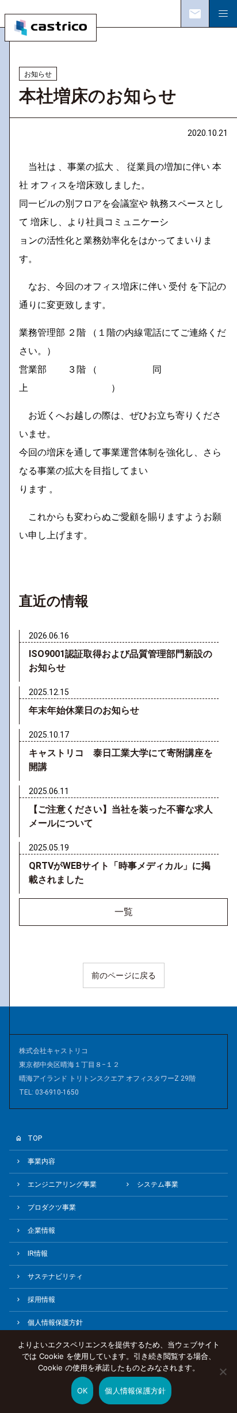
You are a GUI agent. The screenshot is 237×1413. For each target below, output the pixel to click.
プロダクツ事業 (52, 1207)
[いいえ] (222, 1379)
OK (82, 1390)
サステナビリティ (55, 1277)
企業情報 (41, 1230)
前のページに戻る (123, 975)
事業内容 (41, 1161)
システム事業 (157, 1184)
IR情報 (38, 1253)
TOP (35, 1138)
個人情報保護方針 (55, 1323)
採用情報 (41, 1300)
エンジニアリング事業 (62, 1184)
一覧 (123, 911)
